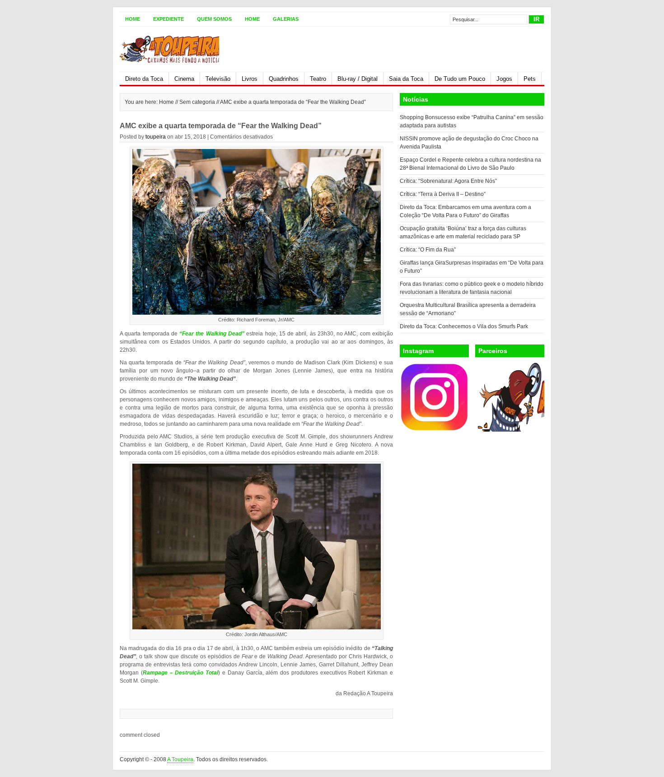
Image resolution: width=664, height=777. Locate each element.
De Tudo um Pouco (460, 78)
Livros (249, 78)
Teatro (318, 78)
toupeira (155, 137)
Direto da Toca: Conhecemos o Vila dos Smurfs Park (464, 326)
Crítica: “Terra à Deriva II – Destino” (443, 194)
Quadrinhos (284, 78)
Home (132, 19)
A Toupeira (180, 759)
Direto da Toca (144, 78)
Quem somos (214, 19)
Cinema (184, 78)
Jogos (504, 78)
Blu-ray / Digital (357, 78)
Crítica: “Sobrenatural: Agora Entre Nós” (448, 181)
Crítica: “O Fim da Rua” (428, 250)
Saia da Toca (406, 78)
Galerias (286, 19)
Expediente (168, 19)
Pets (530, 78)
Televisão (218, 78)
